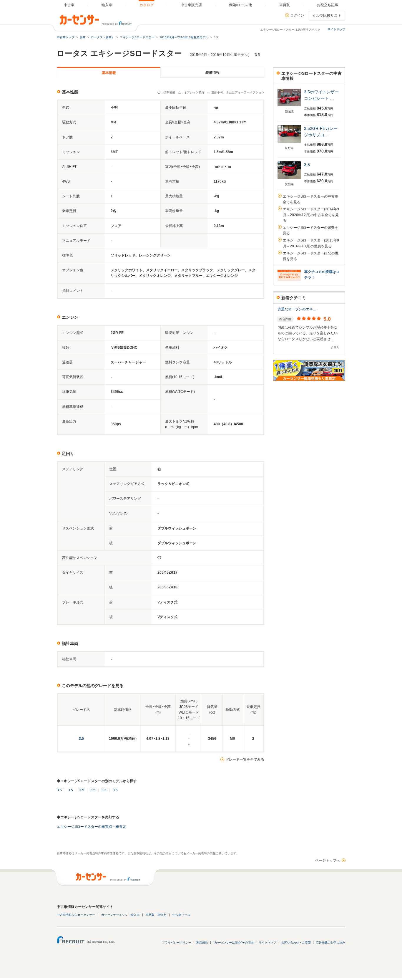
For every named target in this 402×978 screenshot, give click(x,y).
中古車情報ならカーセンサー (76, 914)
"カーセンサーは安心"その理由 (233, 942)
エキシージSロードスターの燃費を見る (310, 230)
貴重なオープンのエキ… (297, 309)
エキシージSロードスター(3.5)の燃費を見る (310, 256)
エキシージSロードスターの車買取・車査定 (91, 826)
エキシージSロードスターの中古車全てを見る (310, 199)
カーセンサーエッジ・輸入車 (120, 914)
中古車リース (181, 914)
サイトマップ (336, 29)
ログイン (297, 15)
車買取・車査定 (156, 914)
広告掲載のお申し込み (330, 942)
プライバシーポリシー (176, 942)
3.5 (81, 739)
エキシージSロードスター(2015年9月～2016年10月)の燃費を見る (311, 243)
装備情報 (212, 72)
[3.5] (289, 106)
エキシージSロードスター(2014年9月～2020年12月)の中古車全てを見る (311, 214)
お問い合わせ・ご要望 (296, 942)
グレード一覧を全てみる (244, 759)
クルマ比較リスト (327, 16)
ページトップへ (327, 860)
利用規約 (202, 942)
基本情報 (109, 73)
